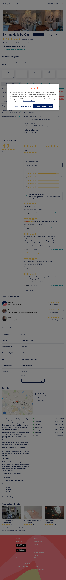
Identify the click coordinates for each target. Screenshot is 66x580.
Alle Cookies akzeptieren (43, 106)
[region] (33, 97)
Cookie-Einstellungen (23, 106)
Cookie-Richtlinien (29, 101)
